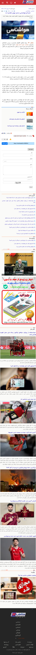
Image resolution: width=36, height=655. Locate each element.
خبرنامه (22, 647)
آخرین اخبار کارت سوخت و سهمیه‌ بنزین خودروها (22, 432)
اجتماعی (32, 11)
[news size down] (8, 11)
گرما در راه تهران (20, 112)
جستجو (31, 647)
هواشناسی (28, 11)
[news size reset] (12, 11)
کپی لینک (4, 143)
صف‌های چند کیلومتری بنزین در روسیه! (25, 233)
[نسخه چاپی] (2, 11)
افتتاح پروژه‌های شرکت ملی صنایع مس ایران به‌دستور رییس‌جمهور (19, 218)
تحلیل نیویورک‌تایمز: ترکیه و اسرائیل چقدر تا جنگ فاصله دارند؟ (20, 197)
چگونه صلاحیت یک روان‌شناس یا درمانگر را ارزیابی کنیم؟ (21, 227)
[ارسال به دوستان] (4, 11)
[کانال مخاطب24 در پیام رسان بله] (19, 283)
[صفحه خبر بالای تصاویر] (19, 307)
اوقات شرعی (29, 645)
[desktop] (11, 3)
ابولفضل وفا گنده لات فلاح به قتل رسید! (25, 205)
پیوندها (6, 645)
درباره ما (30, 642)
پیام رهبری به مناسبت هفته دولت (26, 211)
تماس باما (18, 642)
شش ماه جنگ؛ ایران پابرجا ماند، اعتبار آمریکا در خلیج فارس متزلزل (19, 224)
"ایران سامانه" (14, 652)
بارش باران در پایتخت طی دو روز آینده (15, 126)
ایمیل (31, 158)
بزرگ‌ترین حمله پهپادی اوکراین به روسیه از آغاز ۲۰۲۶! (21, 468)
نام (31, 152)
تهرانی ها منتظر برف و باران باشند (16, 119)
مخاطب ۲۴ (31, 43)
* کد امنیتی (29, 177)
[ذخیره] (6, 11)
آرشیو (4, 647)
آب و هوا (6, 642)
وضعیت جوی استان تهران (22, 44)
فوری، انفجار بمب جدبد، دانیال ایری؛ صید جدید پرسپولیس (20, 536)
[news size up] (14, 11)
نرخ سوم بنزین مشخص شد (28, 215)
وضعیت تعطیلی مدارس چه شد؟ (27, 575)
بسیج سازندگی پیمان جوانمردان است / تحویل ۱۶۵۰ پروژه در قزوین (19, 221)
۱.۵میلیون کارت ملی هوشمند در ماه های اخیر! (24, 208)
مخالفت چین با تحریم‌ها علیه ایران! (26, 230)
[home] (15, 3)
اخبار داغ (32, 329)
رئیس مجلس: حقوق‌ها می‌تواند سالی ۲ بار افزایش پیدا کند (24, 274)
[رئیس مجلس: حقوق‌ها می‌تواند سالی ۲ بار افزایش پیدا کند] (19, 264)
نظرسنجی (18, 645)
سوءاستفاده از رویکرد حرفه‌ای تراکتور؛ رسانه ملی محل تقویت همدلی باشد (18, 201)
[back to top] (31, 609)
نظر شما (31, 149)
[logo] (28, 2)
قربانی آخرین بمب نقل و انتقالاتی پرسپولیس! (23, 501)
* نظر (31, 164)
